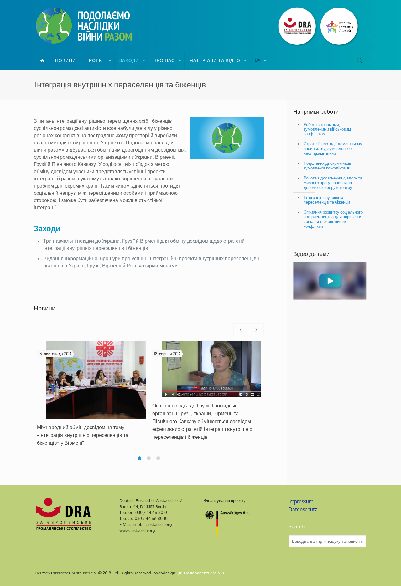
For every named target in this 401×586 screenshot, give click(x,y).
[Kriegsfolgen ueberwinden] (85, 25)
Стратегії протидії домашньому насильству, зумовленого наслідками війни (333, 148)
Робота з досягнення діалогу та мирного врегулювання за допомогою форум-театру (333, 182)
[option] (91, 396)
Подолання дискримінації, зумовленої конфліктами (328, 165)
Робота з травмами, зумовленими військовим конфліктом (327, 129)
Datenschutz (303, 509)
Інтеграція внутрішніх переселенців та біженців (327, 200)
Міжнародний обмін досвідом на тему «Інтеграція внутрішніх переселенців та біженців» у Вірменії (82, 435)
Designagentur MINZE (204, 572)
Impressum (301, 501)
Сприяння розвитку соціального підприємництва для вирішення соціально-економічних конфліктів (333, 219)
